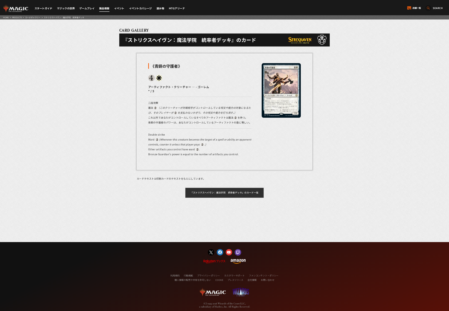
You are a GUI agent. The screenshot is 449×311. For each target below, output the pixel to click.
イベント (119, 8)
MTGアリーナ (177, 8)
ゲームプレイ (87, 8)
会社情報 (252, 280)
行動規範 (188, 275)
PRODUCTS (17, 17)
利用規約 (175, 275)
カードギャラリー (33, 17)
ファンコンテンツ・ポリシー (264, 275)
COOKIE (219, 280)
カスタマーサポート (234, 275)
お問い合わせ (267, 280)
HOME (6, 17)
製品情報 (104, 8)
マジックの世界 (66, 8)
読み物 (160, 8)
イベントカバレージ (140, 8)
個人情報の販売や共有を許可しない (193, 280)
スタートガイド (43, 8)
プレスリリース (235, 280)
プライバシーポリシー (208, 275)
